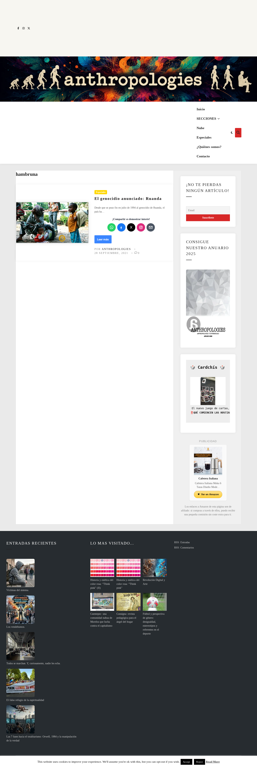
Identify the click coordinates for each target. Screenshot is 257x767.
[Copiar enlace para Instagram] (141, 227)
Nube (200, 128)
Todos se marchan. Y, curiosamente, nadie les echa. (33, 663)
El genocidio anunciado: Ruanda (128, 198)
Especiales (204, 137)
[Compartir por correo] (151, 227)
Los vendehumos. (15, 626)
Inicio (201, 109)
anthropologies (116, 249)
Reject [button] (199, 761)
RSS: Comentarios (184, 547)
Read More (213, 761)
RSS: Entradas (182, 542)
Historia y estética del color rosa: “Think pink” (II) (101, 584)
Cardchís (207, 367)
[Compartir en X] (131, 227)
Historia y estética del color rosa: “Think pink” (127, 584)
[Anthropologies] (128, 79)
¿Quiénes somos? (209, 147)
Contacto (203, 156)
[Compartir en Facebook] (121, 227)
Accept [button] (186, 761)
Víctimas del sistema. (17, 590)
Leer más (104, 240)
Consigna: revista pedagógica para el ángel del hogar (126, 617)
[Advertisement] (136, 28)
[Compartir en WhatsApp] (111, 227)
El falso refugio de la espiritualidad (25, 700)
